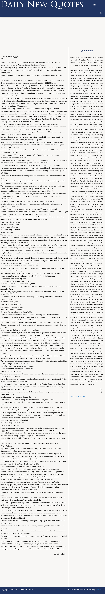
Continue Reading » (77, 396)
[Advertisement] (52, 32)
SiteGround (99, 590)
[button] (94, 5)
